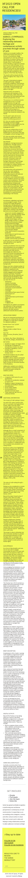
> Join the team (14, 799)
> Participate (13, 797)
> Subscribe (12, 801)
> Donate (11, 795)
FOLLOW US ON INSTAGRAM (9, 842)
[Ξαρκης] (1, 377)
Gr (1, 458)
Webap (20, 876)
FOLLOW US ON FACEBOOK (14, 845)
